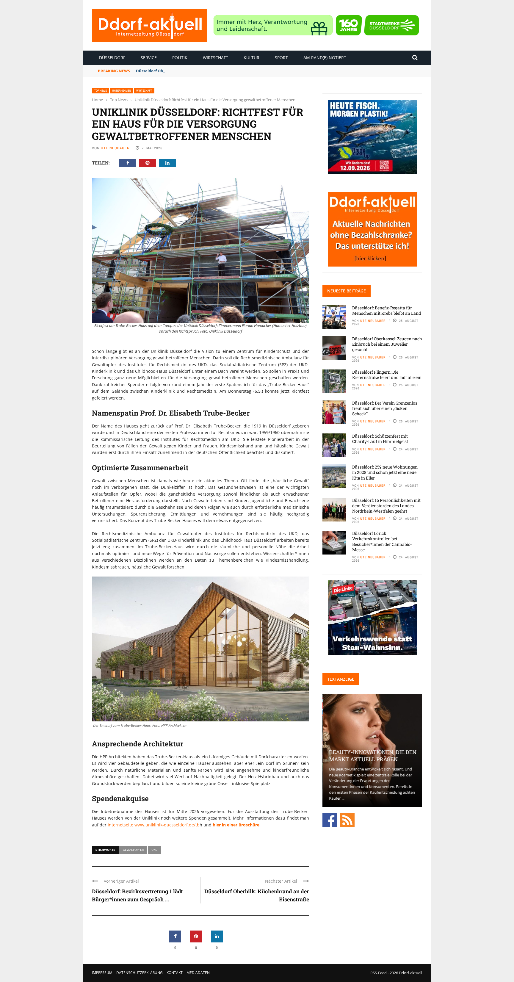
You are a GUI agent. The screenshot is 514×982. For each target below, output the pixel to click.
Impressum (102, 972)
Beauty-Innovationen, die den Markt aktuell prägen (372, 755)
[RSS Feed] (347, 819)
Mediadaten (198, 972)
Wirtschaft (215, 57)
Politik (179, 57)
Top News (100, 91)
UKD (154, 850)
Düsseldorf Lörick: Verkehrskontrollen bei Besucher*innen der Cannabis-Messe (382, 541)
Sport (281, 57)
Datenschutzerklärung (139, 972)
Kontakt (175, 972)
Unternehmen (121, 91)
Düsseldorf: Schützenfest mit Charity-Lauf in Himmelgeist (380, 438)
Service (149, 57)
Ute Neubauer (115, 148)
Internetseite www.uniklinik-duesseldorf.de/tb (153, 825)
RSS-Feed (378, 972)
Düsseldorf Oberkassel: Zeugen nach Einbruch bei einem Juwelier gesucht (207, 70)
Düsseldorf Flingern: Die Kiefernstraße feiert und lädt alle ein (386, 374)
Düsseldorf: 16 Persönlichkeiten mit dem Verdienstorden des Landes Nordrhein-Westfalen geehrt (386, 505)
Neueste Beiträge (346, 291)
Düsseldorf (112, 57)
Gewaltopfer (133, 850)
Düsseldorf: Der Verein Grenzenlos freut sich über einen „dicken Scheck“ (384, 408)
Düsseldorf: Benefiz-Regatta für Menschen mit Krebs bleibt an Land (386, 310)
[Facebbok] (329, 819)
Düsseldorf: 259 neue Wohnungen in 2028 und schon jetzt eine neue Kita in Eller (385, 472)
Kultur (251, 57)
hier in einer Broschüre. (237, 825)
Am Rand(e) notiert (324, 57)
